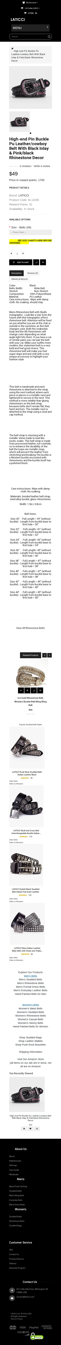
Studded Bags (15, 1225)
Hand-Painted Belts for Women (30, 1026)
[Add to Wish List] (36, 262)
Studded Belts (15, 1191)
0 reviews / (26, 166)
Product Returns (16, 1259)
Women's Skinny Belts (30, 1023)
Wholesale (13, 1174)
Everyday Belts (15, 1200)
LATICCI (23, 195)
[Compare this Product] (43, 262)
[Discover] (23, 1331)
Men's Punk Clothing (18, 1186)
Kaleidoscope (15, 1161)
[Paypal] (34, 1326)
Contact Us (14, 1254)
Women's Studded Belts (30, 1012)
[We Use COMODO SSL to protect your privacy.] (37, 1331)
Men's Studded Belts (30, 979)
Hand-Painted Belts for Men (30, 994)
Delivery (12, 1263)
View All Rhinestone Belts (30, 628)
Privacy (20, 1319)
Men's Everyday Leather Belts (30, 990)
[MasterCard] (13, 1326)
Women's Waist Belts (30, 1008)
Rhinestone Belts (16, 1221)
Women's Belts (30, 1004)
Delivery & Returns (19, 279)
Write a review (42, 166)
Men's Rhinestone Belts (30, 983)
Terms (13, 1319)
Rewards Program (17, 1268)
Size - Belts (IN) (21, 227)
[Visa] (22, 1326)
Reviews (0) (33, 273)
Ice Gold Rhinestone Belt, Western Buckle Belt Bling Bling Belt (30, 702)
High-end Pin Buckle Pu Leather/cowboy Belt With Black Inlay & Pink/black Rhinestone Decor (30, 1118)
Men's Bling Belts (16, 1195)
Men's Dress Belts (17, 1205)
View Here (13, 781)
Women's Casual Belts (30, 1019)
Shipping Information (30, 1051)
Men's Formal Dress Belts (30, 986)
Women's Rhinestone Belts (30, 1015)
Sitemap (13, 1165)
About (12, 1156)
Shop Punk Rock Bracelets (30, 1044)
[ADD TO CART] (40, 690)
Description (16, 273)
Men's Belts (30, 976)
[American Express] (47, 1326)
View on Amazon (16, 784)
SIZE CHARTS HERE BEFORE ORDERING (30, 241)
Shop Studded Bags (30, 1037)
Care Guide (14, 1170)
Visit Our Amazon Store (30, 1059)
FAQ (11, 1250)
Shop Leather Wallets (30, 1041)
